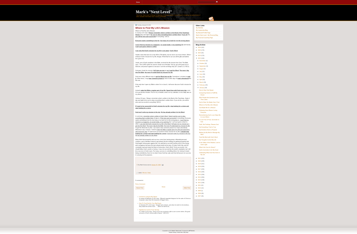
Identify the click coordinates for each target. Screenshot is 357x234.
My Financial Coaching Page (204, 37)
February (202, 85)
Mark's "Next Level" (154, 12)
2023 (199, 55)
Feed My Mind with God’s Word (208, 137)
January (202, 87)
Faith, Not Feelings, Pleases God (209, 124)
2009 (199, 190)
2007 (199, 196)
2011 (199, 185)
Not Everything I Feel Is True (207, 127)
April (200, 79)
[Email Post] (162, 165)
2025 (199, 50)
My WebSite (199, 28)
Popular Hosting (172, 232)
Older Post (187, 188)
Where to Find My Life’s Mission (152, 28)
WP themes (192, 230)
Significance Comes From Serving (149, 209)
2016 (199, 172)
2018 (199, 166)
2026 (199, 47)
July (200, 71)
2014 (199, 177)
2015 (199, 174)
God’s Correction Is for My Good (208, 150)
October (202, 63)
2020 (199, 161)
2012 (199, 182)
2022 (199, 58)
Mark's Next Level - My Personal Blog (207, 35)
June (201, 74)
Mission (145, 172)
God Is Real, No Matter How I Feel (209, 102)
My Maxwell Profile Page (203, 32)
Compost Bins (180, 232)
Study (149, 172)
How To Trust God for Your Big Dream (150, 203)
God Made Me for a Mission (207, 107)
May (200, 77)
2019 (199, 163)
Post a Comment (140, 184)
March (201, 82)
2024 (199, 53)
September (202, 66)
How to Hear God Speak (206, 90)
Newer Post (139, 188)
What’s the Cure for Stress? (207, 147)
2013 (199, 180)
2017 (199, 169)
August (201, 68)
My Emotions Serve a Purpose (208, 130)
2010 (199, 188)
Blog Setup (185, 232)
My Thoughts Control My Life (207, 140)
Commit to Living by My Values (148, 196)
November (202, 60)
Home (163, 187)
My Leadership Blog (202, 30)
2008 (199, 193)
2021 (199, 158)
